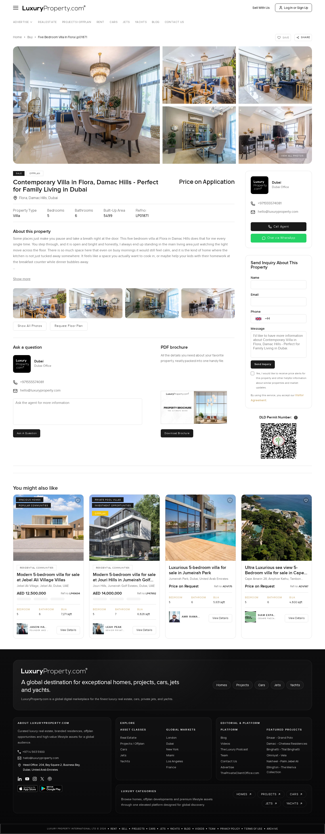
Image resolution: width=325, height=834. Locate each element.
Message (258, 328)
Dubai (170, 744)
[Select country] (258, 318)
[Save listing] (78, 500)
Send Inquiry (262, 364)
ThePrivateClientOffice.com (240, 773)
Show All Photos (30, 326)
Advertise (21, 22)
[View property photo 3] (95, 303)
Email (255, 294)
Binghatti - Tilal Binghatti (283, 749)
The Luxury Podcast (234, 749)
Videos (225, 744)
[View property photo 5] (208, 303)
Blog (155, 22)
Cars (113, 22)
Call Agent (281, 226)
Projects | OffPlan (76, 22)
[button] (86, 105)
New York (172, 749)
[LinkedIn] (20, 779)
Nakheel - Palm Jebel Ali (282, 761)
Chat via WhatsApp (281, 238)
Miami (170, 755)
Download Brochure (176, 433)
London (171, 738)
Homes (221, 685)
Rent (100, 22)
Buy (29, 37)
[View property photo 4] (152, 303)
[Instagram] (35, 779)
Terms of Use (253, 829)
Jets (126, 22)
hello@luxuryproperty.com (41, 758)
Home (17, 37)
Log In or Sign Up (296, 8)
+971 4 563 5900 (34, 752)
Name (255, 277)
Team (224, 755)
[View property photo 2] (40, 303)
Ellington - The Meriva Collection (281, 769)
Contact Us (174, 22)
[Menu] (15, 7)
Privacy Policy (230, 829)
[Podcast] (50, 779)
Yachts (141, 22)
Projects (242, 685)
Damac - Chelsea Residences (287, 744)
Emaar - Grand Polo (280, 738)
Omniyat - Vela (277, 755)
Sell (125, 829)
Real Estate (47, 22)
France (171, 767)
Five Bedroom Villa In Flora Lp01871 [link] (62, 37)
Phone (256, 311)
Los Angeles (174, 761)
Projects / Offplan (132, 744)
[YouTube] (27, 779)
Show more (22, 279)
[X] (42, 779)
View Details (68, 630)
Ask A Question (26, 433)
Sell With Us (261, 8)
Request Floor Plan (69, 326)
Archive (272, 829)
